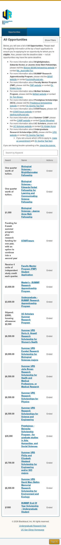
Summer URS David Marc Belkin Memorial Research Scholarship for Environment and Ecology (30, 488)
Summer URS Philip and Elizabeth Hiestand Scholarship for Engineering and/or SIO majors (29, 462)
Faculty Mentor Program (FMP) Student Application (29, 270)
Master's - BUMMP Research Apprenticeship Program (30, 287)
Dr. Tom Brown (16, 96)
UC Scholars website (22, 126)
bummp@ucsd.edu (34, 79)
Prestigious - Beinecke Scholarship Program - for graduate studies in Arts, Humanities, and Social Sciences (29, 436)
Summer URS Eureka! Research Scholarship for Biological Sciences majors (30, 354)
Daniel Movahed (47, 120)
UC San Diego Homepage (32, 529)
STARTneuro (27, 240)
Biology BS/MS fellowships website (39, 67)
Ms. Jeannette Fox (25, 70)
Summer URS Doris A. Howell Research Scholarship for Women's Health (29, 336)
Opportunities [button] (14, 31)
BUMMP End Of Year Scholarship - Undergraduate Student (30, 507)
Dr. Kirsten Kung (48, 126)
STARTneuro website (22, 111)
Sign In (54, 541)
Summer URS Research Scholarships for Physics (29, 397)
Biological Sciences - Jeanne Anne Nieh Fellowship (30, 212)
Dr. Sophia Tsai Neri (35, 105)
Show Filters (50, 40)
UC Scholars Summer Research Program (27, 318)
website (35, 85)
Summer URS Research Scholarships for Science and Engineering (29, 413)
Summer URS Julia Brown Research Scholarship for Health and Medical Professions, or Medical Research (30, 376)
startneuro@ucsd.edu (19, 114)
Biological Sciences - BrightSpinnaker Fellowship (29, 171)
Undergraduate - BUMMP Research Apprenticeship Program (30, 302)
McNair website (39, 94)
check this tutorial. (48, 145)
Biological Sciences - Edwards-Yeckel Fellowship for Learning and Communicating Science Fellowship (29, 191)
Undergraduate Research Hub (32, 525)
